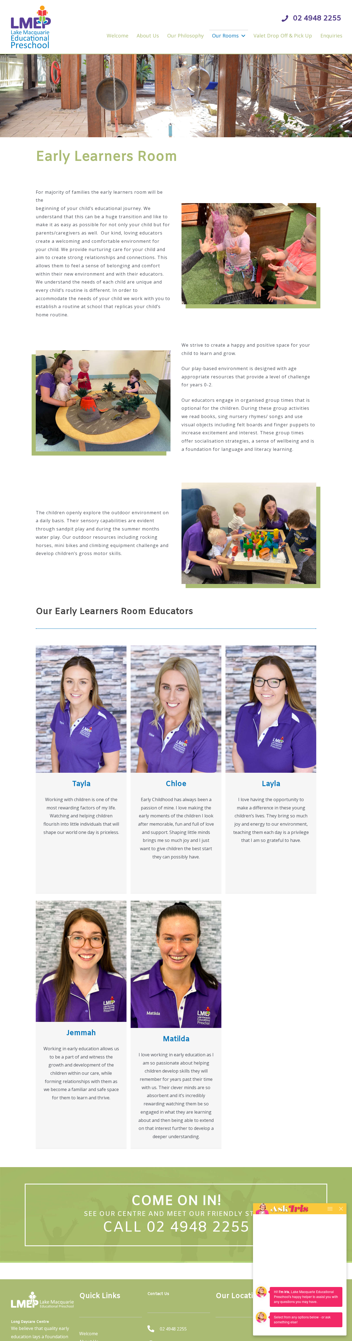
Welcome (88, 1334)
